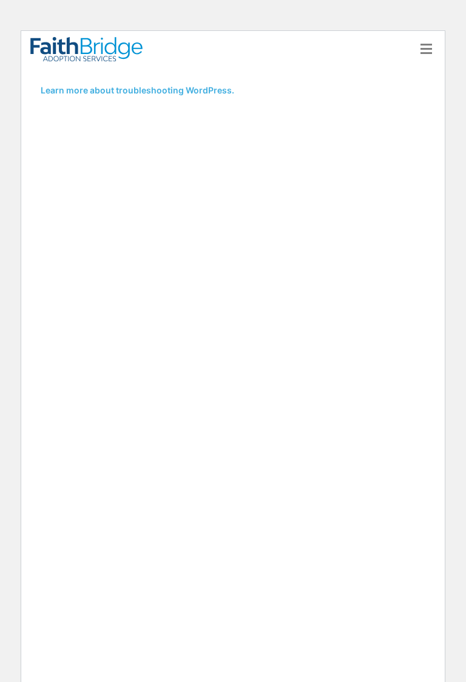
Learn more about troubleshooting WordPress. (137, 90)
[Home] (91, 49)
